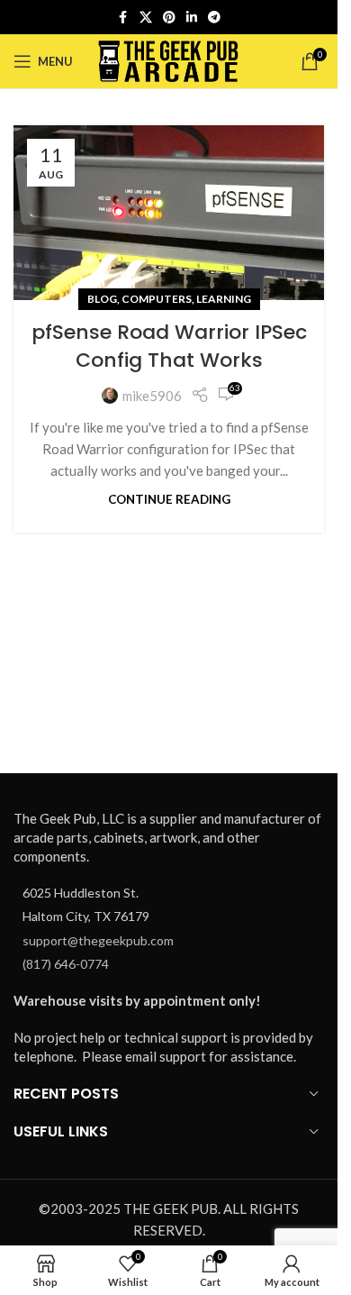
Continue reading (169, 499)
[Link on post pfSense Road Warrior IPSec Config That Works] (169, 212)
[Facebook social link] (123, 17)
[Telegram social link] (214, 17)
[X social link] (146, 17)
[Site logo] (168, 59)
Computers (157, 299)
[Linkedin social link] (191, 17)
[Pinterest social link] (169, 17)
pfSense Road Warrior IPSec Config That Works (169, 346)
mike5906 (152, 396)
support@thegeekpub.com (98, 940)
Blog (102, 299)
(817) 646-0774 (65, 963)
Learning (223, 299)
